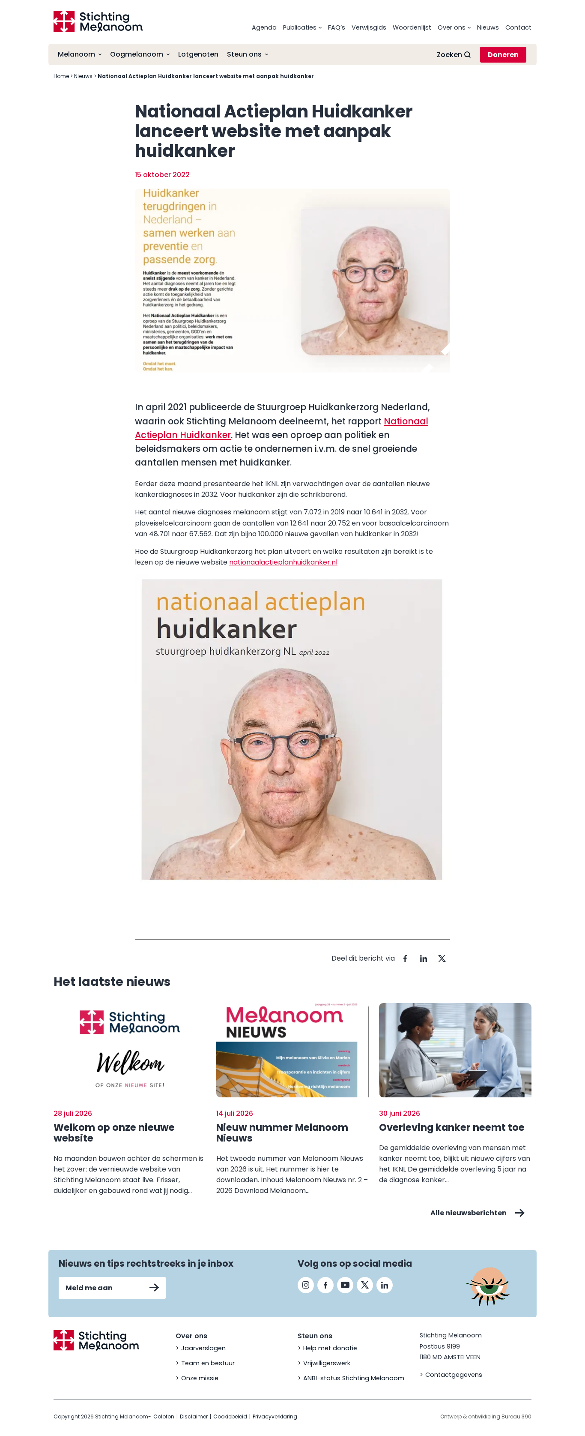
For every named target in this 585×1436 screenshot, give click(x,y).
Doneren (503, 55)
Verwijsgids (369, 27)
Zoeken (449, 55)
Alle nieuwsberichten (468, 1213)
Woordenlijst (412, 27)
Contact (518, 27)
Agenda (264, 27)
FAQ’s (336, 27)
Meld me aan (89, 1288)
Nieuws (488, 27)
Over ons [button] (452, 27)
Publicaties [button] (299, 27)
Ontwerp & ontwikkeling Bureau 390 (485, 1416)
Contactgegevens (453, 1374)
